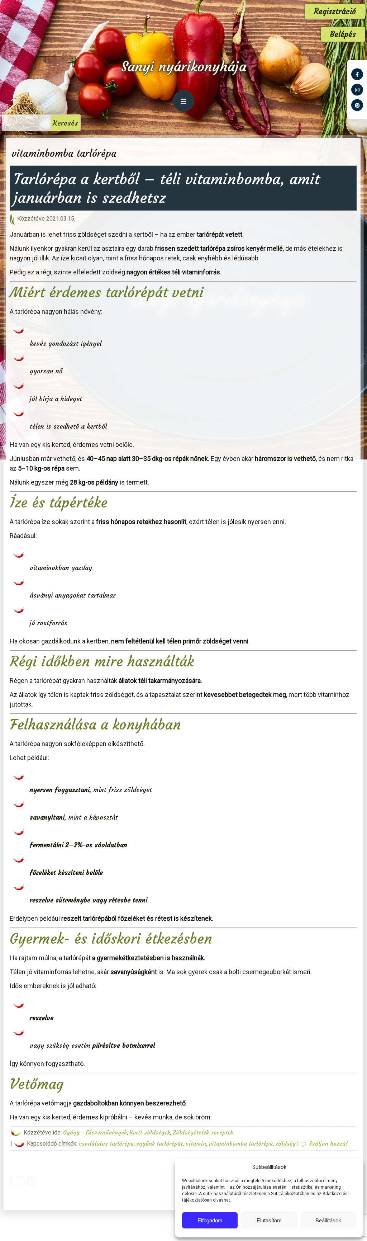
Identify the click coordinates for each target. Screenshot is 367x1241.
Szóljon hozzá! (328, 1143)
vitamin (195, 1143)
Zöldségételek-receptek (203, 1132)
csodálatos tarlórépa (106, 1143)
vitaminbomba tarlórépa (241, 1143)
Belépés (343, 34)
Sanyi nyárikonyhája (183, 66)
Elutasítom (269, 1220)
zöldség (285, 1143)
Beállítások (328, 1220)
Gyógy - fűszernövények (95, 1132)
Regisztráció (335, 11)
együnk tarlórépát (159, 1143)
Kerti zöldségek (149, 1132)
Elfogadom (210, 1220)
